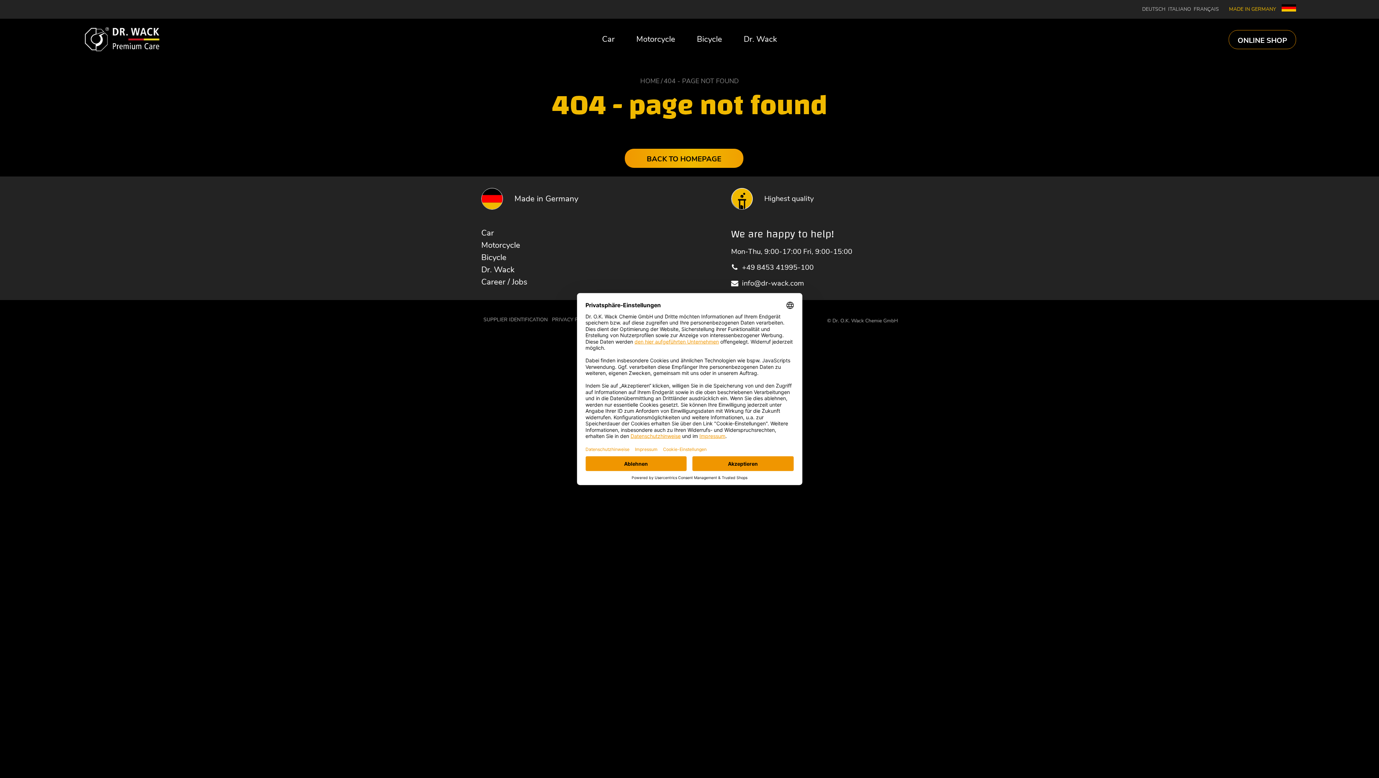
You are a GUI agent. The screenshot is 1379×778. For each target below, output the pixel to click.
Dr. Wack (760, 39)
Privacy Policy (572, 319)
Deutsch (1154, 9)
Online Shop (1262, 40)
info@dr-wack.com (773, 283)
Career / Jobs (504, 282)
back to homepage (684, 159)
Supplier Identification (515, 319)
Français (1206, 9)
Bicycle (709, 39)
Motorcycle (655, 39)
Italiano (1179, 9)
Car (608, 39)
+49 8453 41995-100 (778, 267)
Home (649, 81)
